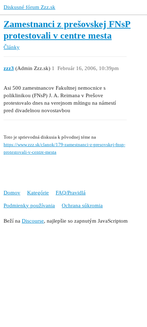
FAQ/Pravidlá (71, 192)
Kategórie (38, 192)
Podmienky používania (29, 205)
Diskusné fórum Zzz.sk (29, 7)
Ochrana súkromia (82, 205)
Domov (12, 192)
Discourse (33, 221)
